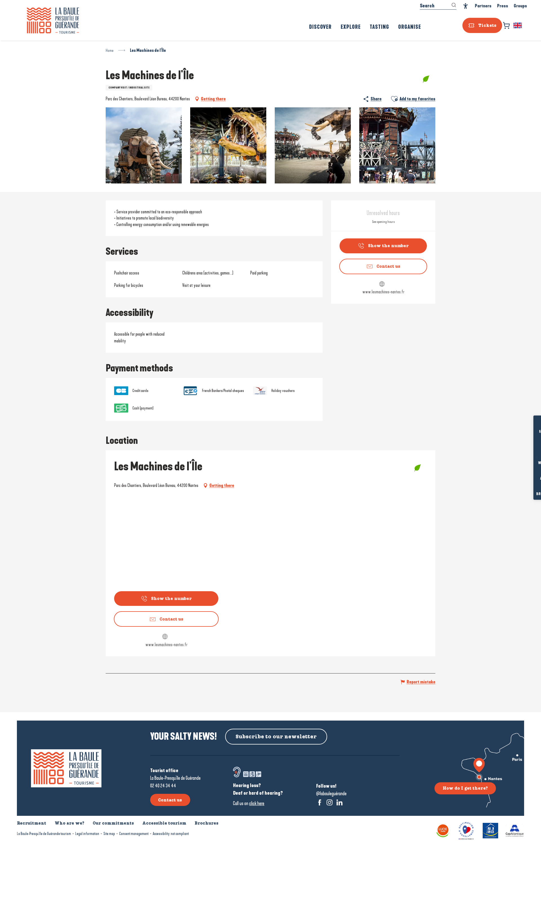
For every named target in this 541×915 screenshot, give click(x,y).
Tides (528, 447)
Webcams (528, 463)
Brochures (528, 494)
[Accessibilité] (465, 7)
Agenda (528, 478)
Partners (483, 7)
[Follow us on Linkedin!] (339, 802)
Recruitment (31, 823)
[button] (518, 26)
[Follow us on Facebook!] (319, 802)
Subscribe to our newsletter (276, 736)
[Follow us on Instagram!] (329, 802)
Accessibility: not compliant (171, 833)
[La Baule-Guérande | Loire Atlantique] (53, 21)
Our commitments (113, 823)
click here (256, 803)
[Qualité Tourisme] (466, 830)
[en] (518, 26)
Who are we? (69, 823)
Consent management (133, 833)
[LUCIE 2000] (443, 830)
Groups (520, 7)
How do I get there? (465, 788)
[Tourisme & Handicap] (490, 830)
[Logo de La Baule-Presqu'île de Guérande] (66, 768)
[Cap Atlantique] (514, 830)
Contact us (170, 800)
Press (502, 7)
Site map (109, 833)
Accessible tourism (164, 823)
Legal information (87, 833)
